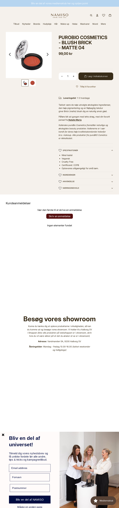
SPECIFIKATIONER (70, 150)
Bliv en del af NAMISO (30, 499)
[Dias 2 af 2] (32, 83)
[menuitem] (103, 24)
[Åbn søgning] (91, 15)
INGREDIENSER (69, 175)
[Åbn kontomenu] (97, 15)
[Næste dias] (48, 55)
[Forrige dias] (9, 55)
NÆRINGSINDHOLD (71, 188)
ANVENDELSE (68, 181)
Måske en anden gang (29, 507)
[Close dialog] (3, 435)
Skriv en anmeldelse (59, 216)
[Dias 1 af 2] (25, 83)
